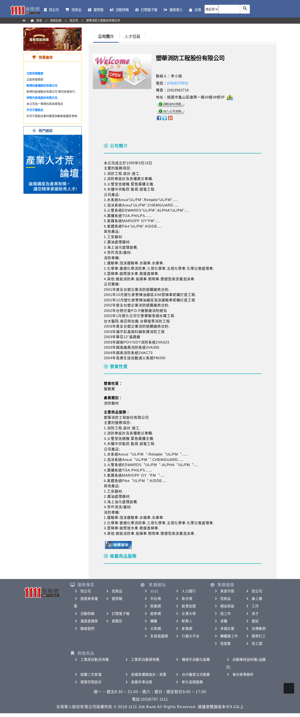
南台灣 (187, 599)
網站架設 (227, 606)
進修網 (155, 614)
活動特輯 (87, 614)
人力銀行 (189, 591)
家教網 (187, 629)
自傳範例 (259, 629)
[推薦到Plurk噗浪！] (170, 118)
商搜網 (155, 606)
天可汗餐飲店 (34, 110)
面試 (255, 621)
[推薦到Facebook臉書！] (159, 118)
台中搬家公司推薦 (196, 674)
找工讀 (257, 644)
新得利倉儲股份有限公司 (41, 85)
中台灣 (155, 599)
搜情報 (117, 599)
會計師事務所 (243, 674)
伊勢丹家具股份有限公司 (41, 98)
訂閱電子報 (121, 614)
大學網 (155, 629)
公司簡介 (106, 36)
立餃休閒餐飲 (34, 73)
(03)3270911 (177, 83)
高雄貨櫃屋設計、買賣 (148, 674)
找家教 (225, 644)
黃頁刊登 (227, 591)
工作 (255, 606)
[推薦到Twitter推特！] (165, 118)
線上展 (257, 599)
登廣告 (117, 621)
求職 (223, 621)
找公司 (85, 591)
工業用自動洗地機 (94, 659)
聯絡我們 (87, 629)
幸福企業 (227, 629)
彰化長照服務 (192, 682)
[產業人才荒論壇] (53, 164)
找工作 (225, 614)
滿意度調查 (89, 621)
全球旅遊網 (159, 636)
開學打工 (259, 636)
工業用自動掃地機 (145, 659)
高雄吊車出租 (141, 682)
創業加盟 (189, 606)
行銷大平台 (190, 636)
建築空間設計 (91, 682)
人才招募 (132, 36)
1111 (154, 591)
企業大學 (189, 614)
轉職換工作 (229, 636)
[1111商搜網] (25, 10)
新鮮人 (187, 621)
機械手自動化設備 (196, 659)
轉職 (153, 621)
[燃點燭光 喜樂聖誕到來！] (52, 39)
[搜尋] (245, 9)
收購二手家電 (91, 674)
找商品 (117, 591)
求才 (255, 614)
